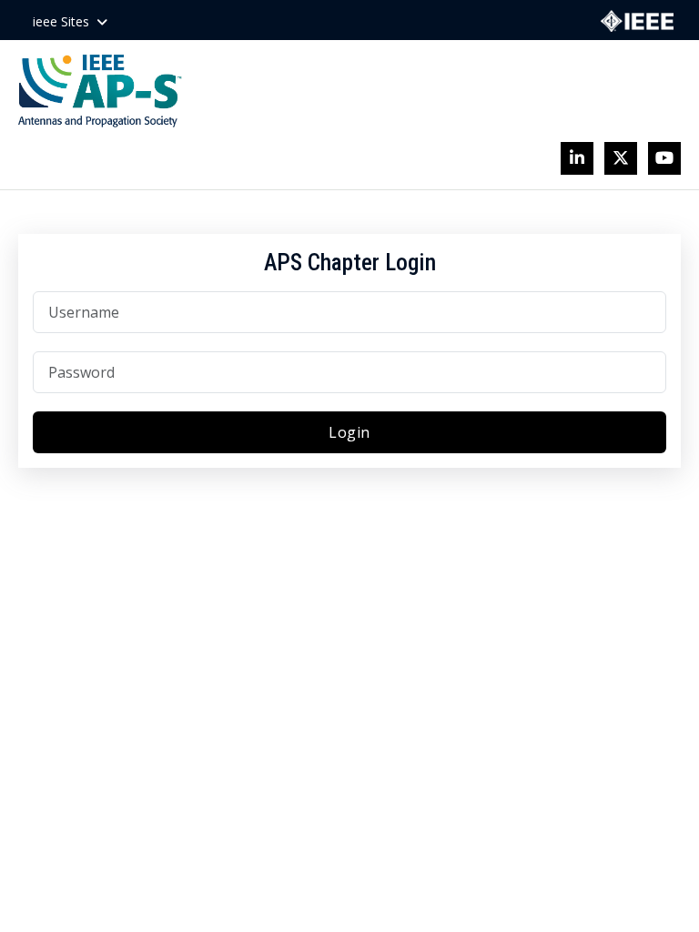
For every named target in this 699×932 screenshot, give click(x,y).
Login (349, 432)
